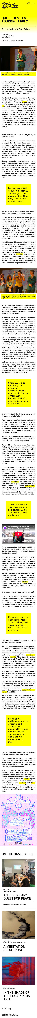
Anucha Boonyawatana (26, 673)
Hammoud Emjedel (9, 988)
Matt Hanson (6, 37)
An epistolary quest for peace (17, 896)
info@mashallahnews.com (10, 1015)
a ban (24, 102)
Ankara (4, 36)
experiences (30, 655)
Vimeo (33, 783)
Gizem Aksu (30, 486)
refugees (19, 254)
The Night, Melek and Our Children (16, 549)
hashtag (27, 779)
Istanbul (11, 36)
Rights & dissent (17, 41)
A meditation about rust (14, 948)
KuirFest (15, 84)
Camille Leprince (19, 942)
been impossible (17, 305)
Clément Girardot (9, 891)
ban (3, 106)
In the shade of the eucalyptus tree (16, 996)
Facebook (22, 783)
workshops (15, 482)
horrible (13, 657)
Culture (5, 41)
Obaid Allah (7, 942)
